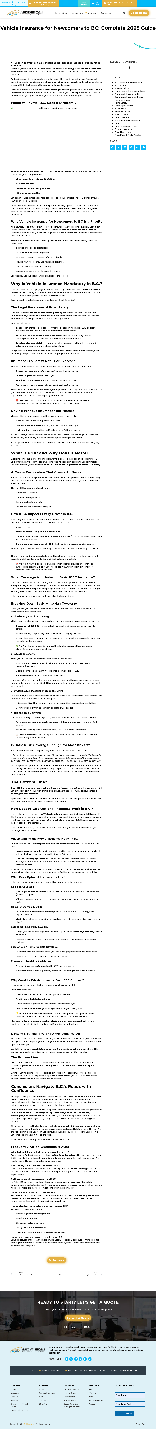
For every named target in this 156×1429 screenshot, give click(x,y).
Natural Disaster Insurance (127, 120)
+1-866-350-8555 (78, 1327)
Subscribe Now (124, 1413)
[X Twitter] (71, 1359)
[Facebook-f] (66, 1359)
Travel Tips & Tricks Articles (128, 135)
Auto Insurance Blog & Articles (129, 82)
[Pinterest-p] (90, 1359)
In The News (120, 108)
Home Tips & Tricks (124, 105)
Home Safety (121, 102)
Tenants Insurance (123, 129)
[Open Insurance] (82, 13)
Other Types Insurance (126, 126)
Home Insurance (122, 100)
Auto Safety (120, 85)
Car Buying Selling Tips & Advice (130, 91)
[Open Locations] (98, 13)
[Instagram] (76, 1359)
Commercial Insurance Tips (128, 94)
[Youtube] (80, 1359)
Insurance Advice (123, 111)
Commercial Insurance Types (129, 97)
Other (117, 123)
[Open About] (69, 13)
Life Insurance (121, 114)
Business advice (122, 88)
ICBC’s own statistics (72, 403)
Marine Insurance (123, 117)
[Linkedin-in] (85, 1359)
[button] (124, 13)
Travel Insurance (123, 132)
